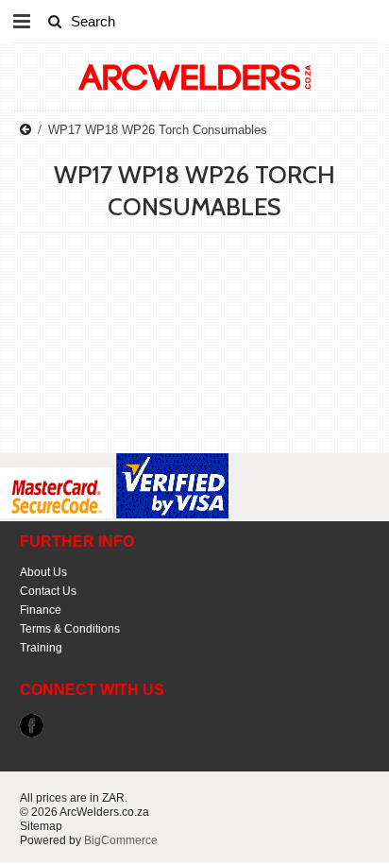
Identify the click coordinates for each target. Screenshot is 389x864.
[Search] (54, 20)
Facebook (31, 725)
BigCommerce (121, 840)
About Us (43, 572)
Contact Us (48, 591)
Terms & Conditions (70, 628)
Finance (40, 610)
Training (41, 647)
